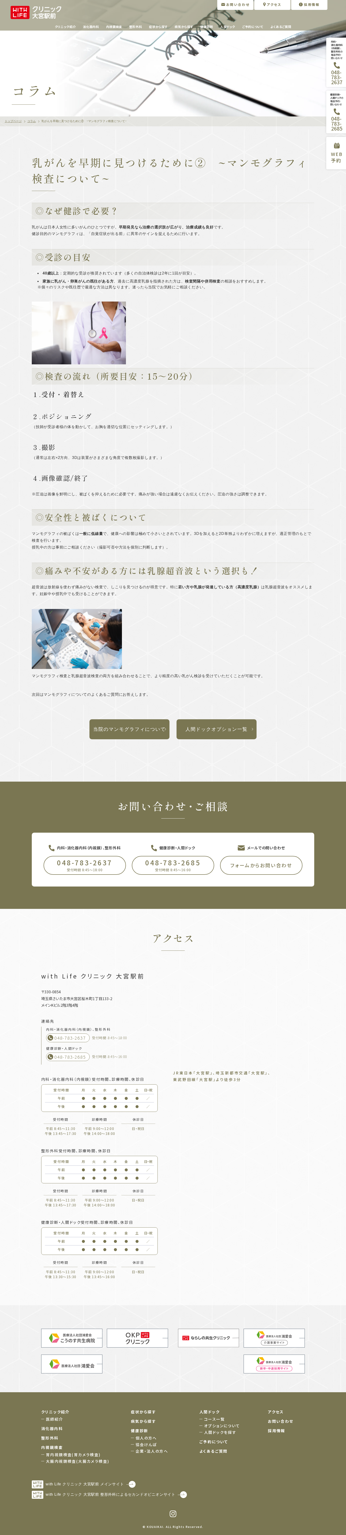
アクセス (276, 1412)
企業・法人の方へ (152, 1451)
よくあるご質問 (280, 26)
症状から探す (158, 26)
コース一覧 (214, 1419)
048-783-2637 (84, 865)
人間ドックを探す (220, 1432)
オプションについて (222, 1425)
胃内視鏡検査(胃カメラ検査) (73, 1454)
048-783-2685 (173, 865)
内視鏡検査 (114, 26)
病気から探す (184, 26)
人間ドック (227, 26)
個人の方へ (146, 1438)
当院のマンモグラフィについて (129, 729)
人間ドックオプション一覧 (216, 729)
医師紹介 (54, 1419)
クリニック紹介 (65, 26)
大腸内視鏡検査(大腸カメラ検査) (77, 1461)
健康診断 (206, 26)
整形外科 (135, 26)
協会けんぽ (146, 1444)
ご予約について (252, 26)
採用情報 (276, 1430)
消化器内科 (91, 26)
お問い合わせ (280, 1421)
